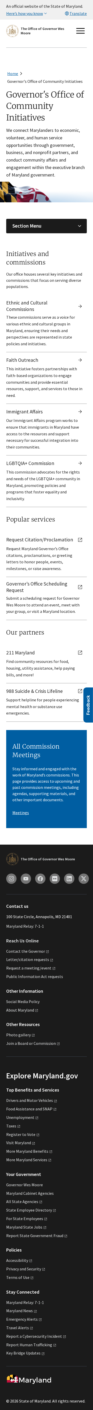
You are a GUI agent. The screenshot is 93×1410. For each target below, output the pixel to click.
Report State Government (34, 1235)
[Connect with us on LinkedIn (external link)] (69, 879)
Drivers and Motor (29, 1100)
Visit (18, 1142)
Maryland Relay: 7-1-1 (25, 926)
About (20, 1010)
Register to (20, 1134)
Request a (28, 968)
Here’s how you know (24, 13)
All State (22, 1201)
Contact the (25, 951)
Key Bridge (23, 1353)
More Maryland (27, 1151)
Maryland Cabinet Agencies (30, 1193)
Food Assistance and (29, 1108)
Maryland (19, 1310)
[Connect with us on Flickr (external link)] (55, 879)
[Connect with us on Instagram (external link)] (11, 879)
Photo (18, 1034)
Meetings (20, 812)
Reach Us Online (22, 941)
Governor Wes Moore (24, 1184)
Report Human (29, 1344)
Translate (78, 13)
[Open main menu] (80, 31)
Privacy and (23, 1268)
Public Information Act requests (34, 976)
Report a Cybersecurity (34, 1336)
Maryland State (24, 1227)
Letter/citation (27, 959)
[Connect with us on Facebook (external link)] (40, 879)
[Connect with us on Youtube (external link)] (26, 879)
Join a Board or (31, 1043)
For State (24, 1218)
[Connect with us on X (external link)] (84, 879)
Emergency (22, 1319)
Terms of (17, 1277)
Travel (17, 1327)
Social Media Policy (23, 1001)
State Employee (29, 1210)
